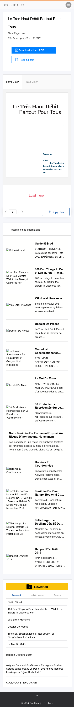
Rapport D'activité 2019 (46, 550)
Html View (12, 82)
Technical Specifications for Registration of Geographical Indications (46, 351)
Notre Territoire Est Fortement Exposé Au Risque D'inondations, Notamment (36, 434)
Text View (32, 82)
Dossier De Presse (47, 324)
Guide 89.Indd (44, 243)
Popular (57, 595)
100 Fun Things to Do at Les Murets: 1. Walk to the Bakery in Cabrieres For (49, 271)
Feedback (48, 703)
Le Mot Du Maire (45, 378)
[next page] (22, 212)
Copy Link (57, 212)
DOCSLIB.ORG (13, 5)
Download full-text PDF (31, 50)
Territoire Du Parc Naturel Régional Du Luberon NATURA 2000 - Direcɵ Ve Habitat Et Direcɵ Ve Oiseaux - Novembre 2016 (48, 492)
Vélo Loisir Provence (48, 298)
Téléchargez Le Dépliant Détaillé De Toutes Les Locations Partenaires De (49, 521)
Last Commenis (37, 595)
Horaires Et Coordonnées (44, 463)
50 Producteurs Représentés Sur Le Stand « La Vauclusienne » (48, 405)
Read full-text (26, 59)
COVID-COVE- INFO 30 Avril (21, 682)
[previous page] (5, 212)
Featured (16, 594)
